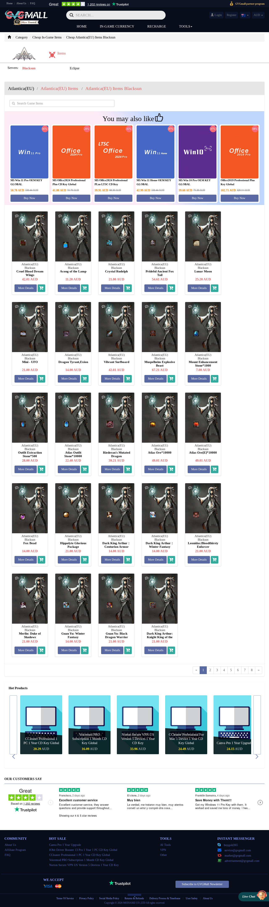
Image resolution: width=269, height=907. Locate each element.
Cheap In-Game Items (47, 37)
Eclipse (74, 68)
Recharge (156, 26)
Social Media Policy (109, 898)
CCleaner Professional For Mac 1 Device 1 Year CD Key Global (138, 739)
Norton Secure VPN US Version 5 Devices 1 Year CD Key (89, 739)
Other (163, 855)
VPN (163, 850)
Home (10, 3)
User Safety (192, 898)
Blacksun (29, 68)
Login (218, 15)
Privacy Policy (86, 898)
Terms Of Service (65, 898)
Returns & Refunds (134, 898)
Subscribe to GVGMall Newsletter (202, 884)
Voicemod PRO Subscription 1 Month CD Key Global (41, 739)
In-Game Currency (117, 26)
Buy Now (29, 198)
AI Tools (165, 844)
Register (231, 15)
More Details (25, 288)
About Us (21, 3)
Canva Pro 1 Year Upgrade (186, 743)
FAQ (32, 3)
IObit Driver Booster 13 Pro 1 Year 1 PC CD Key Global (234, 739)
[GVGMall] (26, 14)
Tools (184, 26)
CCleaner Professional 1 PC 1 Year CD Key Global (79, 855)
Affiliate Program (15, 850)
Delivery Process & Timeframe (164, 898)
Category (22, 37)
